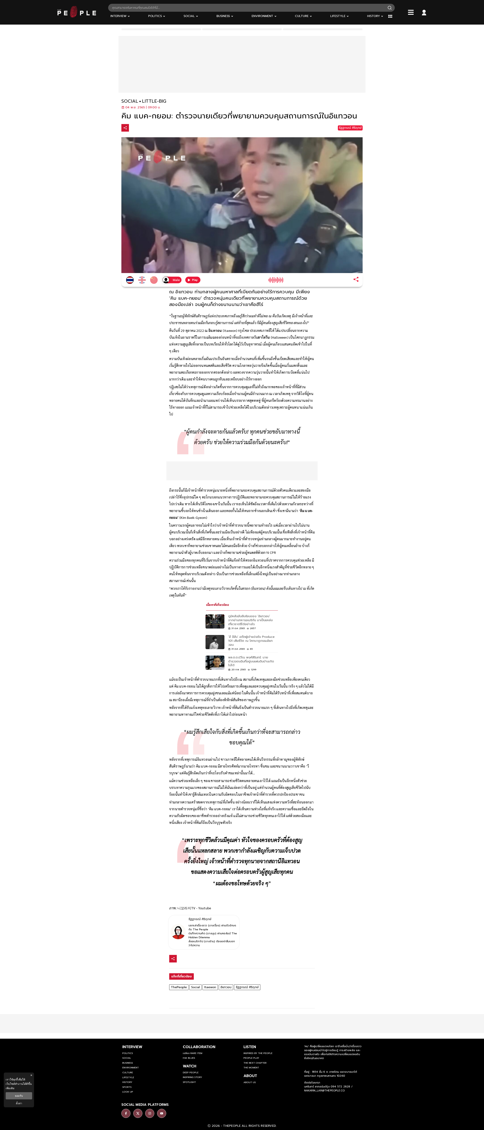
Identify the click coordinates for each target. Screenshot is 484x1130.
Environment (130, 1067)
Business (127, 1063)
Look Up (127, 1092)
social (129, 101)
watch (189, 1066)
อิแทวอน (225, 987)
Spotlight (189, 1082)
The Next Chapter (255, 1063)
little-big (154, 101)
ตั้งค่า (19, 1103)
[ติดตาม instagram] (149, 1113)
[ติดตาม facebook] (125, 1113)
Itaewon (210, 987)
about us (250, 1082)
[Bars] (411, 12)
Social (195, 987)
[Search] (390, 8)
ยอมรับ (19, 1095)
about (250, 1076)
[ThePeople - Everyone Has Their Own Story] (77, 16)
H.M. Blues (189, 1058)
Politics (127, 1053)
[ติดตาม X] (137, 1113)
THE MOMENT (251, 1067)
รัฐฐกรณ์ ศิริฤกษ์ (247, 987)
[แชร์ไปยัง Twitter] (141, 128)
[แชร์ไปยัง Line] (149, 128)
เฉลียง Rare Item (192, 1053)
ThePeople (179, 987)
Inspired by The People (258, 1053)
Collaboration (199, 1047)
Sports (127, 1087)
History (127, 1082)
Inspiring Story (192, 1077)
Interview (132, 1047)
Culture (127, 1072)
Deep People (191, 1072)
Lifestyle (128, 1077)
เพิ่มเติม (10, 1088)
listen (250, 1047)
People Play (251, 1058)
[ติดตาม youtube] (161, 1113)
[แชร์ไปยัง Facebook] (133, 128)
